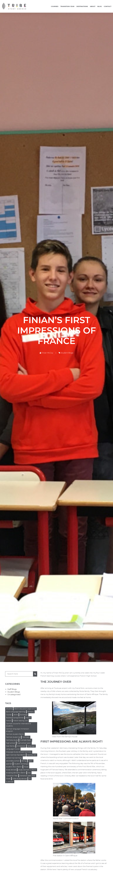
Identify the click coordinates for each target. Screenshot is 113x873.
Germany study (12, 740)
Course (8, 715)
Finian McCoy (47, 353)
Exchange (23, 715)
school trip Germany (14, 758)
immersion (21, 746)
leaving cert (31, 755)
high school (10, 743)
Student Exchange (21, 764)
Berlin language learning (15, 712)
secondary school (12, 761)
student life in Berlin (14, 767)
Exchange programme (15, 718)
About (92, 6)
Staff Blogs (12, 689)
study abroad (11, 770)
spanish (9, 764)
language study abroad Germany (18, 752)
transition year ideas (27, 776)
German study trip (13, 737)
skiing (24, 761)
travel (8, 779)
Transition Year (67, 6)
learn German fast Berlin (15, 755)
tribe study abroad (20, 779)
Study (26, 767)
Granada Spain (25, 740)
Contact (107, 6)
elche (16, 715)
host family (10, 746)
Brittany (30, 712)
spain (30, 761)
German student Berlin (15, 734)
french (8, 721)
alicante (9, 709)
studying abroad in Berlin (16, 773)
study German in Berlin (27, 770)
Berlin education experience (25, 709)
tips (29, 773)
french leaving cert (20, 721)
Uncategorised (13, 694)
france (28, 718)
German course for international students (18, 725)
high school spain (24, 743)
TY (30, 779)
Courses (54, 6)
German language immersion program (17, 730)
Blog (99, 6)
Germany (25, 737)
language (31, 746)
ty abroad (9, 782)
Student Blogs (66, 353)
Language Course (13, 749)
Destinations (82, 6)
